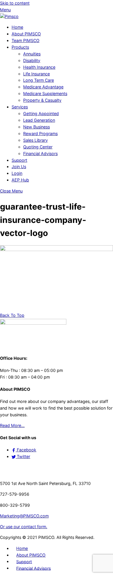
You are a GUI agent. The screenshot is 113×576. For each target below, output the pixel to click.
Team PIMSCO (25, 40)
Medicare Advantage (43, 86)
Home (17, 27)
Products (20, 47)
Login (17, 173)
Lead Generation (39, 120)
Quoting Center (37, 146)
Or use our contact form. (23, 526)
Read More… (12, 425)
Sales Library (35, 140)
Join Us (19, 166)
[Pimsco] (9, 16)
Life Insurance (36, 73)
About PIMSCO (26, 33)
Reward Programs (40, 133)
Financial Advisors (40, 153)
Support (19, 160)
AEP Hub (20, 179)
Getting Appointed (41, 113)
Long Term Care (38, 80)
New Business (36, 126)
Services (20, 106)
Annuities (32, 53)
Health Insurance (39, 67)
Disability (31, 60)
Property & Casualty (42, 100)
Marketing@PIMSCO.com (24, 515)
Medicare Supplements (45, 93)
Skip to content (15, 3)
